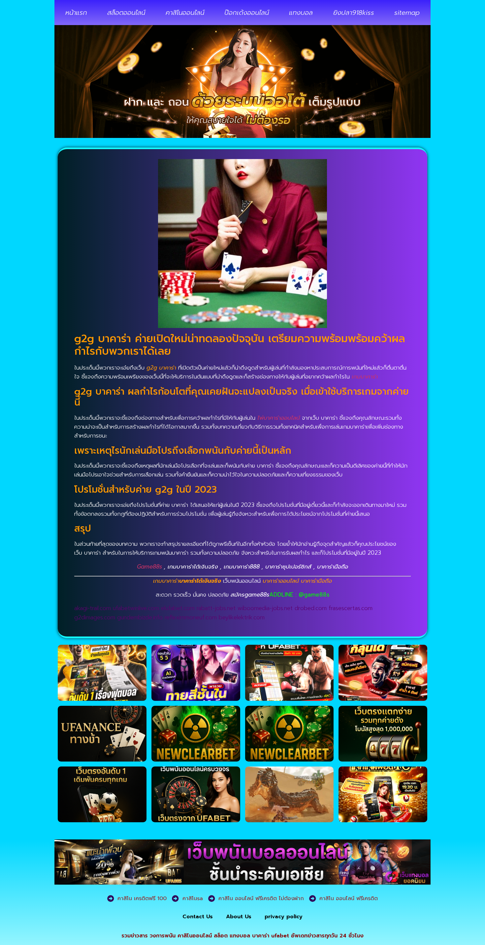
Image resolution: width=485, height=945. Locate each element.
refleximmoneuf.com (191, 617)
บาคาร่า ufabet (270, 936)
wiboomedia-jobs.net (265, 608)
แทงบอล (301, 12)
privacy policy (284, 917)
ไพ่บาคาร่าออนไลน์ (278, 417)
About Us (238, 917)
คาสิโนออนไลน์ (185, 12)
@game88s (314, 594)
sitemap (407, 12)
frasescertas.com (350, 608)
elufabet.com (178, 608)
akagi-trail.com (92, 608)
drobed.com (311, 608)
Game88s (149, 566)
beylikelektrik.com (242, 617)
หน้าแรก (76, 12)
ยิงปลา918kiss (353, 12)
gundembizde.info (140, 617)
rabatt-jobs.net (216, 608)
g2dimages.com (94, 617)
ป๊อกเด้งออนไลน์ (246, 12)
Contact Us (197, 917)
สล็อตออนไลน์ (126, 12)
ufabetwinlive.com (136, 608)
